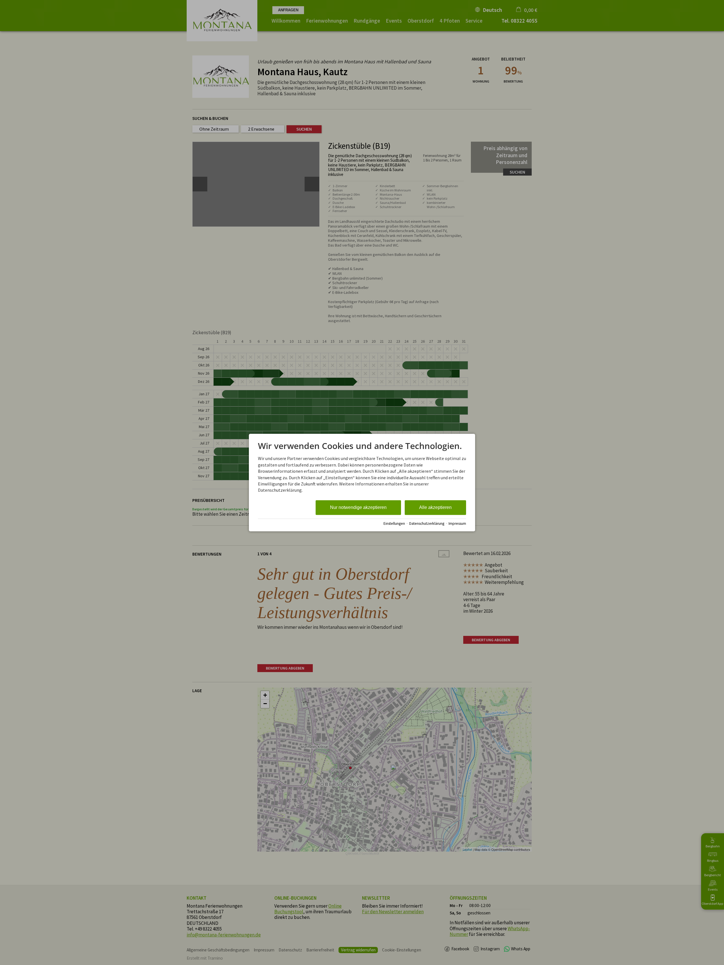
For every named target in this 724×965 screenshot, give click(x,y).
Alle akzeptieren (435, 507)
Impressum (457, 523)
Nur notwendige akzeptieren (358, 507)
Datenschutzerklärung (426, 523)
